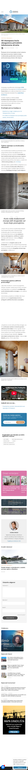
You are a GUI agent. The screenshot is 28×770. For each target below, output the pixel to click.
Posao (11, 501)
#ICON (14, 441)
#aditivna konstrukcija (17, 439)
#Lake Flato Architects (9, 442)
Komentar (5, 585)
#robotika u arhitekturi (9, 444)
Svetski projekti (6, 38)
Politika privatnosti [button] (20, 764)
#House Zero (6, 441)
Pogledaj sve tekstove (14, 541)
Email (4, 607)
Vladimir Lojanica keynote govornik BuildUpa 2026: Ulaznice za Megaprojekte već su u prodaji (12, 645)
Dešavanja (16, 509)
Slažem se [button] (20, 767)
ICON (22, 87)
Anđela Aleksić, (7, 47)
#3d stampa (6, 439)
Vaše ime (4, 600)
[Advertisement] (13, 312)
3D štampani (18, 89)
